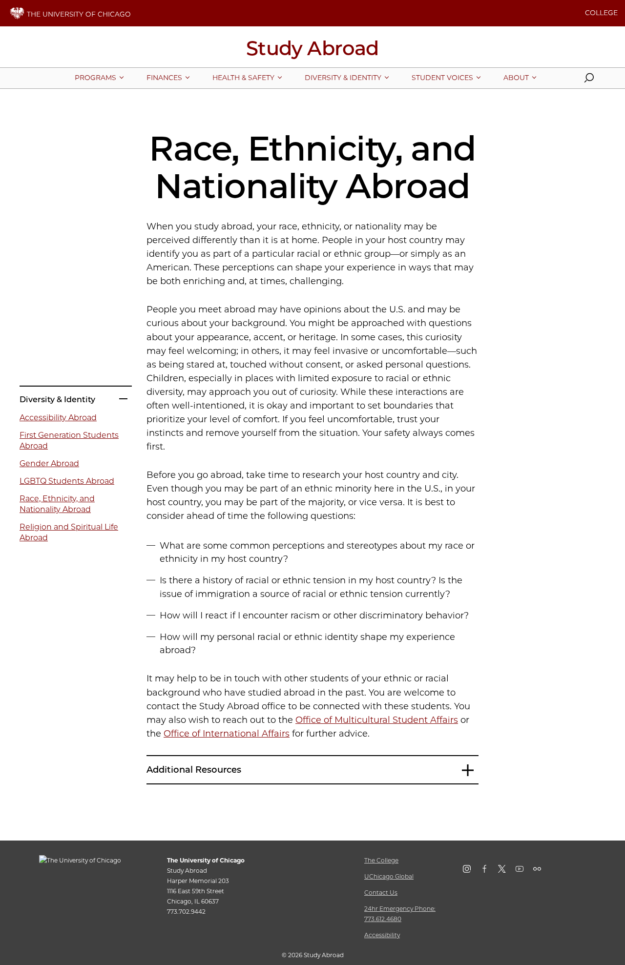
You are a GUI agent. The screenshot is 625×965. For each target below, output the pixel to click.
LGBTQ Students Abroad (67, 481)
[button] (589, 80)
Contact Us (380, 892)
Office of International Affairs (227, 733)
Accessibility (382, 935)
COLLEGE (601, 12)
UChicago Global (389, 876)
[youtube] (524, 871)
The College (381, 860)
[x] (507, 871)
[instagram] (471, 871)
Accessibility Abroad (58, 417)
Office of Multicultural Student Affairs (376, 720)
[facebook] (489, 871)
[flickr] (542, 871)
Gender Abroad (49, 463)
